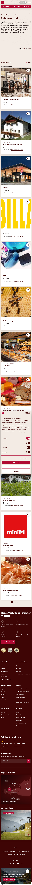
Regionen (3, 689)
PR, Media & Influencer (19, 854)
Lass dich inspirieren (6, 679)
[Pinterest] (22, 863)
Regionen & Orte (6, 685)
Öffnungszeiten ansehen (17, 105)
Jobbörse (10, 854)
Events (18, 685)
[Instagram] (9, 863)
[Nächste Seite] (23, 602)
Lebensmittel (14, 14)
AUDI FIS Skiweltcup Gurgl (22, 691)
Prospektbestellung (21, 723)
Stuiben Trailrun (20, 694)
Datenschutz (13, 851)
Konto (2, 717)
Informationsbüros (20, 717)
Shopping (8, 14)
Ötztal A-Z (3, 700)
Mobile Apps (19, 720)
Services (19, 708)
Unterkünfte (19, 666)
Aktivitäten (5, 662)
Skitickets (18, 668)
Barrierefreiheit (25, 851)
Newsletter (19, 715)
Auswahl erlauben (16, 466)
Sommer (3, 668)
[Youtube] (18, 863)
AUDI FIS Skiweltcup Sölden (23, 689)
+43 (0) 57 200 (4, 746)
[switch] (28, 443)
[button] (16, 847)
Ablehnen (16, 471)
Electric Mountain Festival (22, 702)
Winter (2, 666)
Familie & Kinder (5, 676)
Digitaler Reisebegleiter (7, 715)
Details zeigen (23, 458)
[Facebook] (14, 863)
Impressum (5, 851)
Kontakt (18, 712)
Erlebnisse (18, 671)
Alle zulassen (16, 462)
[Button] (28, 761)
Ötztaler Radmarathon (21, 700)
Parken (2, 697)
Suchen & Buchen (21, 662)
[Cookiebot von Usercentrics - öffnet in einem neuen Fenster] (23, 413)
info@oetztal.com (18, 746)
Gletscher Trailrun (20, 697)
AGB (19, 851)
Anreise (3, 691)
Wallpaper (18, 725)
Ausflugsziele (4, 671)
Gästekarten (4, 712)
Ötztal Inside (5, 708)
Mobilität (3, 694)
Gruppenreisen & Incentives (23, 674)
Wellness (3, 674)
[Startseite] (1, 15)
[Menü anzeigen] (29, 2)
